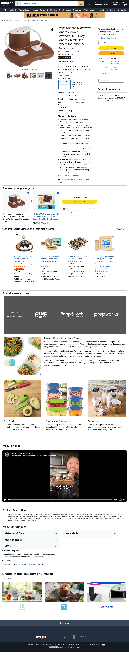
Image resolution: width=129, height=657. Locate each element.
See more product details (69, 175)
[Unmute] (124, 499)
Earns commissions (26, 453)
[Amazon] (7, 4)
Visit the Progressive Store (68, 51)
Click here (8, 557)
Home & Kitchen (7, 21)
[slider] (60, 499)
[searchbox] (49, 3)
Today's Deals (102, 10)
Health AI (12, 10)
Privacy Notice (46, 645)
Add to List (104, 81)
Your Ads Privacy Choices (92, 645)
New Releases (65, 10)
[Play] (4, 500)
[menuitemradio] (120, 500)
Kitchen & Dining (21, 21)
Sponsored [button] (5, 578)
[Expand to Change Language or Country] (71, 637)
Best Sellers (52, 10)
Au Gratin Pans (42, 21)
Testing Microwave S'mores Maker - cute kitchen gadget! (33, 456)
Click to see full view (29, 69)
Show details (71, 213)
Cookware (31, 21)
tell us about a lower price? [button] (30, 564)
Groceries (77, 10)
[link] (46, 201)
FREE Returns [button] (64, 76)
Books (112, 10)
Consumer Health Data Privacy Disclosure (67, 645)
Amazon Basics (39, 10)
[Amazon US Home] (41, 637)
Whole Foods (89, 10)
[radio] (9, 75)
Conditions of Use (33, 645)
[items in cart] (125, 4)
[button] (3, 10)
